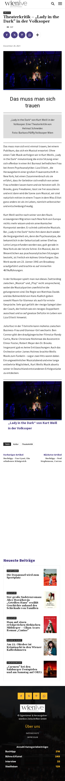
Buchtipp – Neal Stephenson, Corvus (51, 459)
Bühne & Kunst (14, 640)
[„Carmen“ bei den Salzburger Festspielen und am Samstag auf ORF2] (50, 669)
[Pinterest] (22, 35)
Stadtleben (12, 571)
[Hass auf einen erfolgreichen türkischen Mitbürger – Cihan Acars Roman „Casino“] (50, 624)
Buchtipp (11, 593)
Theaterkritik (27, 444)
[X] (14, 35)
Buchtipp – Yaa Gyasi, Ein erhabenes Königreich (16, 459)
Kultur (15, 444)
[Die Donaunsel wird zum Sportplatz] (50, 577)
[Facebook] (6, 35)
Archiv (7, 13)
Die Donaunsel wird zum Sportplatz (23, 576)
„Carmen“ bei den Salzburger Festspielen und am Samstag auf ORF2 (24, 669)
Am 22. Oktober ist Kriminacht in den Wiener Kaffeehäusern (24, 647)
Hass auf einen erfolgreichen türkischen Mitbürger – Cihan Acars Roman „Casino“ (23, 626)
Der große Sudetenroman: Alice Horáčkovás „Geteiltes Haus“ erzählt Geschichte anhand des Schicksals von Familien (24, 603)
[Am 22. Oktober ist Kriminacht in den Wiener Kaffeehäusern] (50, 646)
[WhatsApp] (29, 35)
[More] (37, 35)
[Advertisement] (32, 514)
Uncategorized (14, 663)
